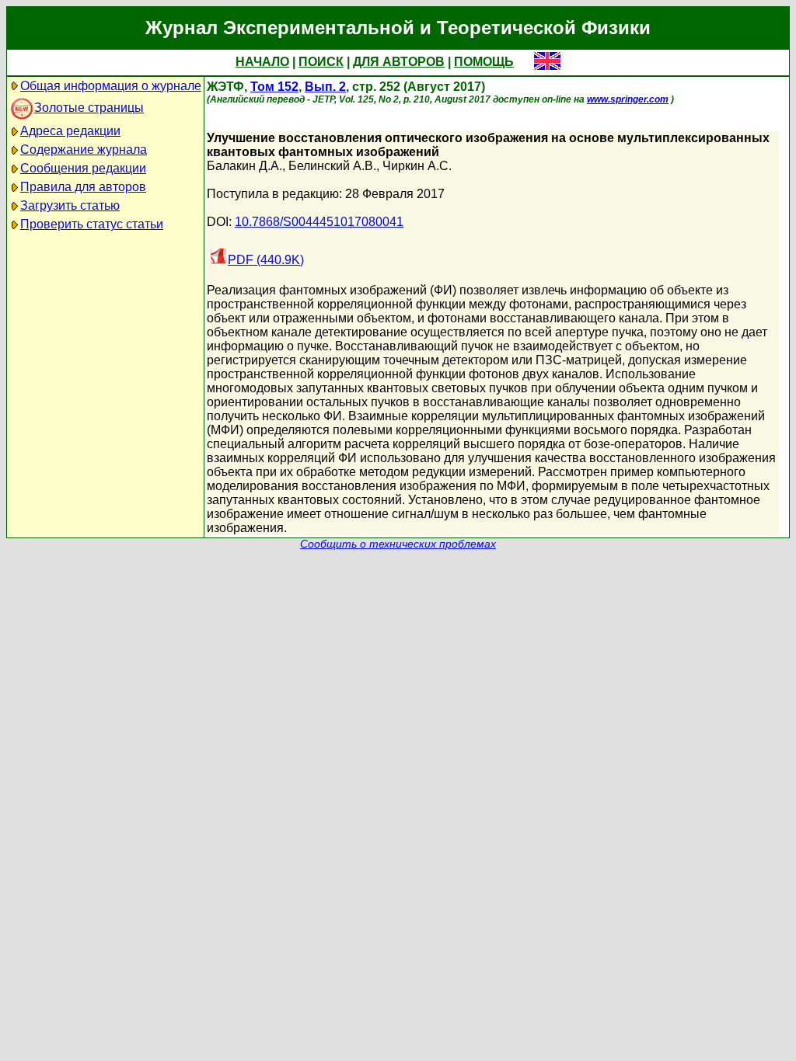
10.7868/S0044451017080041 (319, 221)
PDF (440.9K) (266, 259)
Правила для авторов (83, 186)
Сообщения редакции (83, 168)
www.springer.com (628, 99)
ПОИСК (321, 61)
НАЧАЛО (262, 61)
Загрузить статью (70, 205)
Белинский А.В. (332, 165)
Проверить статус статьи (91, 224)
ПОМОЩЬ (484, 61)
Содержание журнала (83, 149)
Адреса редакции (70, 130)
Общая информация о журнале (110, 85)
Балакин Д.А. (244, 165)
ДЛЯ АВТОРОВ (399, 61)
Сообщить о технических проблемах (398, 544)
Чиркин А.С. (417, 165)
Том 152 (274, 86)
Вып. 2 (325, 86)
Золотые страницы (89, 107)
